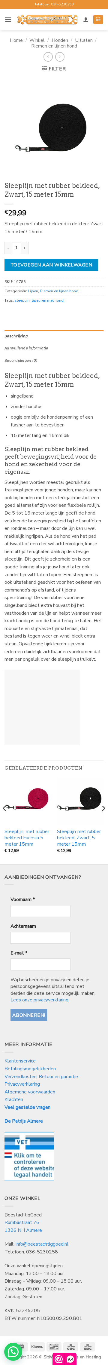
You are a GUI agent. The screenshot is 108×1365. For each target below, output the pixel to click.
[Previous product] (59, 56)
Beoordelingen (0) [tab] (20, 360)
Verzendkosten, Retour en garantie (41, 1076)
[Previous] (4, 820)
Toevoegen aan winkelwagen (51, 265)
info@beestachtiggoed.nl (42, 1244)
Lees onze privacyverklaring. (39, 1000)
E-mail (18, 953)
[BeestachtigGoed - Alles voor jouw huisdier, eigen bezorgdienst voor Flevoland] (47, 20)
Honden (60, 40)
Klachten (13, 1099)
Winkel (37, 40)
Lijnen (33, 291)
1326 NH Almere (23, 1230)
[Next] (103, 820)
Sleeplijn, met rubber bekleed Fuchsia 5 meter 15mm (26, 838)
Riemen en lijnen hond (54, 46)
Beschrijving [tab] (16, 336)
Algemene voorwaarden (29, 1092)
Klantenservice (20, 1061)
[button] (8, 19)
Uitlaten (84, 40)
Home (16, 40)
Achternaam (23, 926)
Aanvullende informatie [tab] (26, 348)
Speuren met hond (48, 300)
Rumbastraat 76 (21, 1222)
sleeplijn (22, 300)
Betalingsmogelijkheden (30, 1068)
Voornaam (22, 899)
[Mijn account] (86, 19)
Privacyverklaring (22, 1084)
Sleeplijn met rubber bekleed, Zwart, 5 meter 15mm (79, 838)
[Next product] (48, 56)
